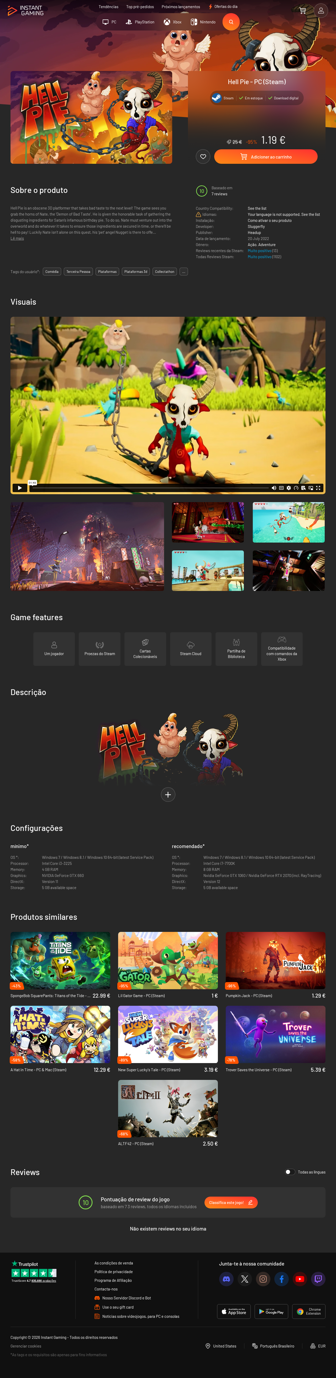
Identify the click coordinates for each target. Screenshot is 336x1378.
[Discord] (226, 1279)
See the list (257, 208)
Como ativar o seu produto (270, 220)
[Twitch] (318, 1279)
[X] (245, 1279)
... (183, 271)
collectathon (164, 271)
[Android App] (271, 1311)
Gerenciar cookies (25, 1346)
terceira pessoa (78, 271)
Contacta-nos (106, 1289)
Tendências (108, 6)
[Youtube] (300, 1279)
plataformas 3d (135, 271)
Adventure (267, 244)
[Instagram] (263, 1279)
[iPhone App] (234, 1311)
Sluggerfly (256, 226)
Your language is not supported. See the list (284, 214)
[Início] (25, 11)
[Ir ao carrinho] (302, 10)
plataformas (107, 271)
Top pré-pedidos (140, 6)
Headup (254, 232)
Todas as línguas (312, 1172)
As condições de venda (113, 1262)
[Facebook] (281, 1279)
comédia (52, 271)
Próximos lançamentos (181, 6)
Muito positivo (260, 250)
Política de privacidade (113, 1271)
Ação (252, 244)
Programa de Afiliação (113, 1280)
